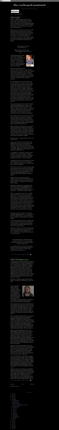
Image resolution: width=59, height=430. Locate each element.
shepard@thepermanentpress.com (17, 250)
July (14, 409)
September (16, 406)
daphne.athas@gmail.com (22, 243)
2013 (13, 421)
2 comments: (27, 254)
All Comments (14, 12)
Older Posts (32, 384)
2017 (13, 398)
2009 (13, 427)
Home (12, 14)
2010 (13, 425)
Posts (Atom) (17, 386)
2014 (13, 420)
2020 (13, 393)
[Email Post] (31, 254)
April (14, 413)
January (15, 417)
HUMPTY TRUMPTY (15, 17)
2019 (13, 395)
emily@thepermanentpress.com (25, 274)
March (14, 414)
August (15, 407)
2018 (13, 396)
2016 (13, 399)
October (15, 402)
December (15, 400)
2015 (13, 418)
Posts (13, 10)
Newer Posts (12, 384)
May (14, 411)
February (15, 416)
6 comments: (27, 380)
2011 (13, 424)
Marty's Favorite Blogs (18, 14)
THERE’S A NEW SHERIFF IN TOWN (19, 259)
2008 (13, 428)
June (14, 410)
